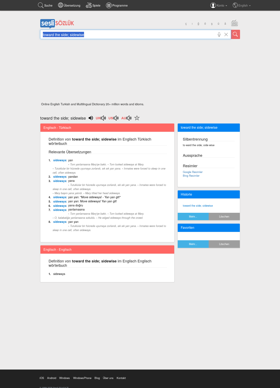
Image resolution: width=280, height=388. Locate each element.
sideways (59, 160)
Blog (97, 378)
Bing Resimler (191, 175)
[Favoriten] (136, 120)
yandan (73, 176)
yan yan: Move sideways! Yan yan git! (92, 201)
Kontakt (121, 378)
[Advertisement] (140, 72)
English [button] (243, 5)
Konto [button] (221, 5)
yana (71, 181)
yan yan (73, 222)
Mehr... (193, 216)
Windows (64, 378)
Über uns (108, 378)
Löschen (224, 216)
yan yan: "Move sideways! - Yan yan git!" (94, 197)
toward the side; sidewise (198, 205)
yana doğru (75, 205)
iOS (42, 378)
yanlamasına (76, 209)
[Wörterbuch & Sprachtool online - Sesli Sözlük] (57, 28)
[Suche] (235, 34)
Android (51, 378)
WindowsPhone (82, 378)
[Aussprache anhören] (101, 119)
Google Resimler (193, 172)
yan (70, 160)
